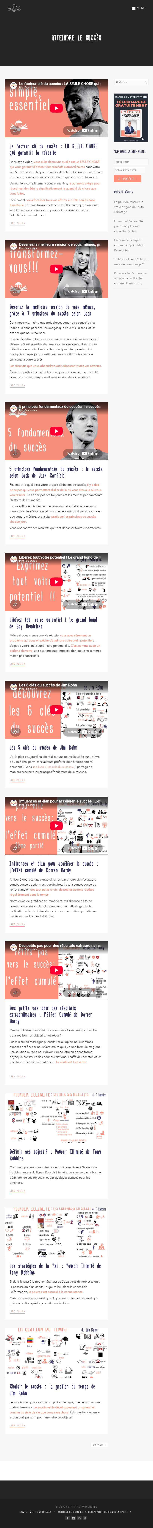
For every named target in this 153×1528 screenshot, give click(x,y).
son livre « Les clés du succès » (52, 767)
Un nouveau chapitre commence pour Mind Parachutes (129, 245)
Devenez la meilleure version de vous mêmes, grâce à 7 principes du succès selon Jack (52, 310)
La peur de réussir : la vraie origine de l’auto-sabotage (129, 207)
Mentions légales (40, 1512)
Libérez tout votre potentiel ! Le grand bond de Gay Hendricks (53, 622)
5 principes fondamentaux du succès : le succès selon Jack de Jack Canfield (56, 472)
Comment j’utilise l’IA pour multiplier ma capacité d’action (128, 226)
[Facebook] (67, 1518)
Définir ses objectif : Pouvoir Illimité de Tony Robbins (55, 1154)
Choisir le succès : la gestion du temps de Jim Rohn (52, 1389)
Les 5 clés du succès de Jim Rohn (44, 747)
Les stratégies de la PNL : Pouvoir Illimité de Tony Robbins (55, 1269)
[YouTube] (85, 1518)
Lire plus (17, 223)
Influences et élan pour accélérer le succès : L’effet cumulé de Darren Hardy (54, 866)
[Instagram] (73, 1518)
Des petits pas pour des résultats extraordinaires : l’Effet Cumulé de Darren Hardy (51, 1014)
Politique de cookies (70, 1512)
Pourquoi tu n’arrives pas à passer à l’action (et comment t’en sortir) (131, 278)
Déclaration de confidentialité (108, 1512)
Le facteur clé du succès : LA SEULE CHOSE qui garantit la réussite (54, 149)
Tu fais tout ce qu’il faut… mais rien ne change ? (131, 262)
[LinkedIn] (79, 1518)
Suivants (99, 1445)
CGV (22, 1512)
